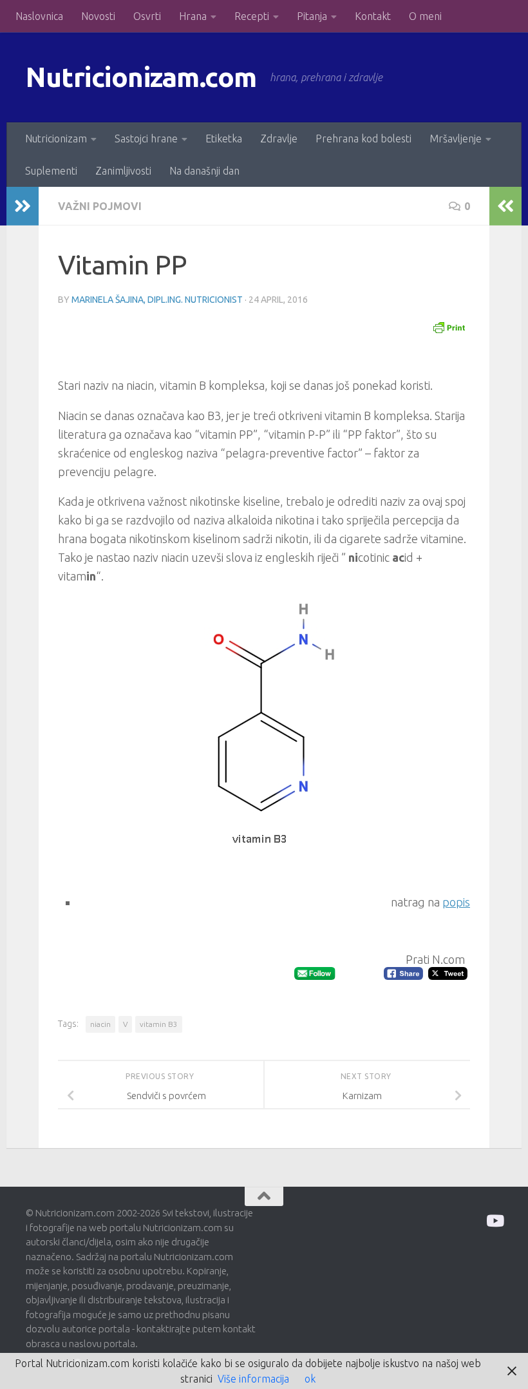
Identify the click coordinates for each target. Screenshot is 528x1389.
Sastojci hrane (146, 138)
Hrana (193, 16)
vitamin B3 (159, 1024)
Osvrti (147, 16)
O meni (425, 16)
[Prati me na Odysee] (494, 1220)
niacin (100, 1024)
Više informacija (253, 1378)
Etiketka (223, 138)
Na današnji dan (204, 171)
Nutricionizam (56, 138)
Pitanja (312, 16)
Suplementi (51, 171)
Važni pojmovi (100, 206)
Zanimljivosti (123, 171)
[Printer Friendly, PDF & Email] (449, 326)
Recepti (251, 16)
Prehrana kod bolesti (363, 138)
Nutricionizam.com (141, 77)
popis (456, 902)
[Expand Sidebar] (22, 206)
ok (310, 1378)
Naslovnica (39, 16)
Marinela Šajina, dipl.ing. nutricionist (157, 299)
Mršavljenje (455, 138)
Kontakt (373, 16)
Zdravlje (278, 138)
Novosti (98, 16)
